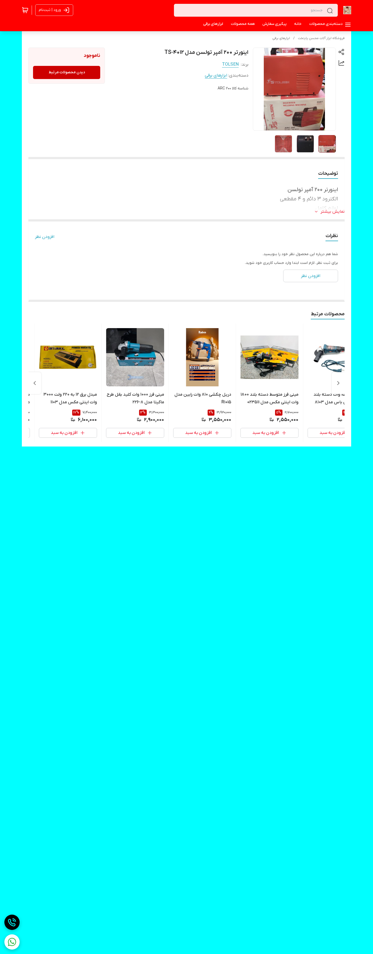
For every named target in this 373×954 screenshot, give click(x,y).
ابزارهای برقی (281, 38)
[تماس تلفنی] (12, 922)
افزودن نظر (44, 237)
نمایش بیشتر (333, 211)
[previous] (338, 383)
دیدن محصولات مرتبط (67, 72)
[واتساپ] (12, 942)
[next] (34, 383)
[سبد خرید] (25, 10)
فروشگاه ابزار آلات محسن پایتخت (321, 38)
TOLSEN (230, 64)
